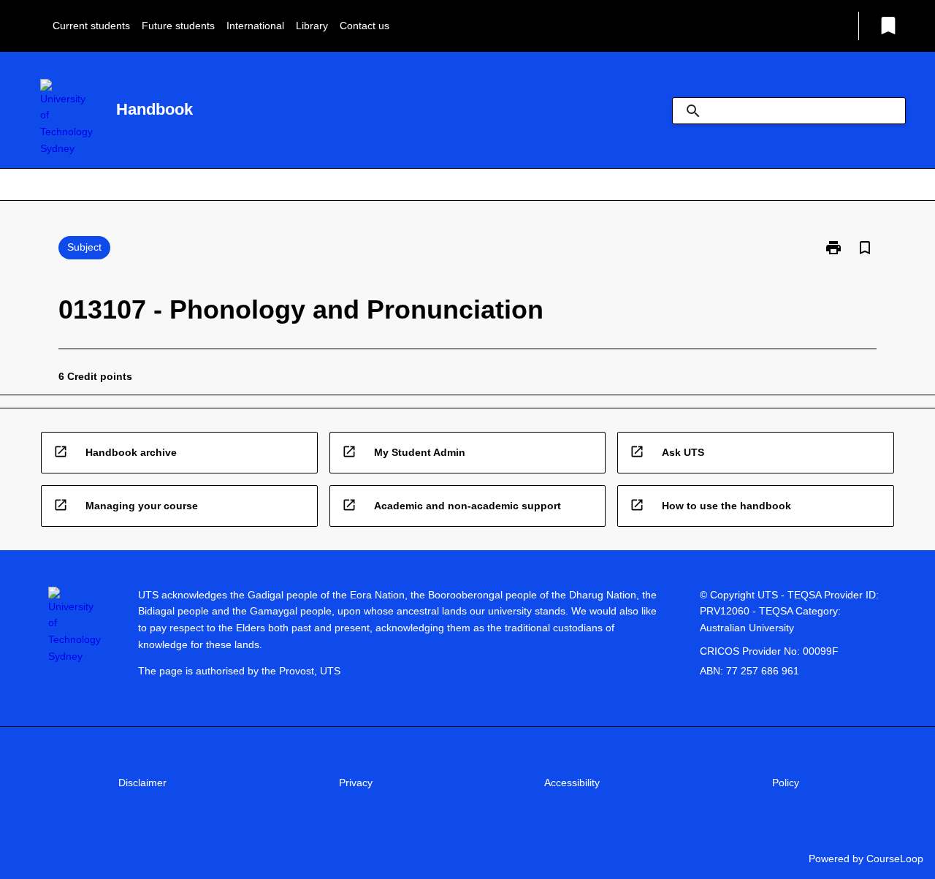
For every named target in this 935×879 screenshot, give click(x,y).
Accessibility (572, 782)
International (255, 25)
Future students (178, 25)
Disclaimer (142, 782)
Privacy (356, 782)
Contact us (364, 25)
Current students (91, 25)
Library (312, 25)
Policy (785, 782)
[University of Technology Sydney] (66, 118)
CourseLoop (894, 858)
